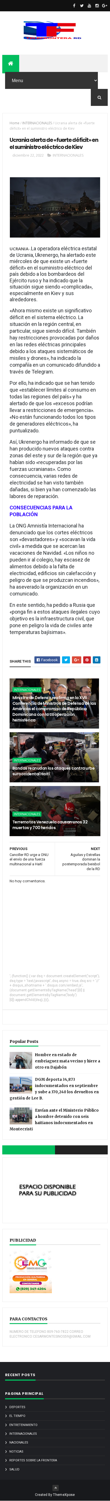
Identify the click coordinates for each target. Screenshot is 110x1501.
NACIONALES (18, 1442)
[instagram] (97, 5)
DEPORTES (17, 1407)
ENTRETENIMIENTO (23, 1425)
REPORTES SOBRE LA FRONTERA (33, 1460)
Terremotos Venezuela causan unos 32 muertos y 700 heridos (49, 824)
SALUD (14, 1469)
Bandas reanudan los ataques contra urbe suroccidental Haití (53, 771)
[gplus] (105, 5)
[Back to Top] (55, 1488)
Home (14, 123)
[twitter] (82, 5)
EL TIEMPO (17, 1416)
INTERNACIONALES (37, 123)
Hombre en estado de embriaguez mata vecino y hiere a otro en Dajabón (67, 1061)
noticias (16, 1451)
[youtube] (89, 5)
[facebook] (74, 5)
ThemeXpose (64, 1495)
